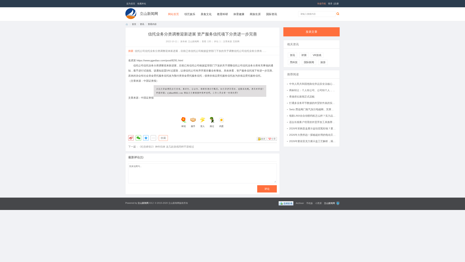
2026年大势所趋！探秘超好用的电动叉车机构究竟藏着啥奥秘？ (312, 134)
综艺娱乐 (189, 14)
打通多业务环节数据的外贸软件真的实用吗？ (312, 103)
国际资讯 (271, 14)
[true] (337, 13)
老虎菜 (132, 60)
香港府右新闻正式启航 (302, 96)
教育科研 (222, 14)
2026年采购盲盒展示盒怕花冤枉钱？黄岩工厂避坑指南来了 (312, 128)
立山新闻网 (149, 14)
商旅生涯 (255, 14)
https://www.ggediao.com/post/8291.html (160, 60)
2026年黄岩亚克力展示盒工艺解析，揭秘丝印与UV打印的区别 (312, 141)
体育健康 (238, 14)
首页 (126, 24)
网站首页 (173, 14)
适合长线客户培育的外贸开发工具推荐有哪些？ (312, 122)
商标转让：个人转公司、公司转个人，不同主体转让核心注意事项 (312, 90)
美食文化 (206, 14)
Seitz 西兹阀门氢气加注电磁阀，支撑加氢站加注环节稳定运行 (312, 109)
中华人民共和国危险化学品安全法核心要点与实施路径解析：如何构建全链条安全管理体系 (312, 83)
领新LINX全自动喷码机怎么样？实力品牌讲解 (312, 115)
